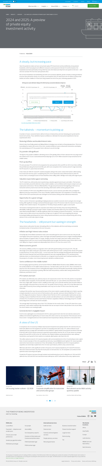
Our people (67, 1)
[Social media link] (92, 412)
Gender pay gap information (13, 440)
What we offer (32, 6)
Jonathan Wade (70, 395)
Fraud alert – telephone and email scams (13, 430)
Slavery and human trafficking (89, 461)
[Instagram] (88, 416)
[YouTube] (95, 416)
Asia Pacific (86, 431)
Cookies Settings (34, 102)
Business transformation (69, 426)
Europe (85, 434)
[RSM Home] (6, 5)
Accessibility (28, 429)
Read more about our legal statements (15, 458)
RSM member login (30, 445)
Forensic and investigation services (51, 434)
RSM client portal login (12, 444)
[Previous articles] (47, 400)
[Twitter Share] (95, 362)
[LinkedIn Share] (92, 362)
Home (7, 14)
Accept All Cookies (68, 102)
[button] (88, 362)
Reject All (57, 102)
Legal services (66, 433)
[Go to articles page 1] (50, 400)
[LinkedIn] (92, 416)
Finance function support (69, 429)
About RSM (54, 6)
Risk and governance (49, 442)
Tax (63, 440)
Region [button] (95, 1)
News (88, 1)
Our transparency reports (32, 433)
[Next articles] (55, 400)
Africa (84, 427)
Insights (44, 6)
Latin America (86, 438)
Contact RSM (92, 6)
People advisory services (51, 438)
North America (87, 447)
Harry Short (45, 395)
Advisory (19, 14)
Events (82, 1)
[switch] (15, 1)
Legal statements (66, 461)
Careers (65, 6)
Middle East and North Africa (87, 442)
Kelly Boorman (9, 395)
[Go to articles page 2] (52, 400)
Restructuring (66, 436)
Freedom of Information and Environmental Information (32, 437)
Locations (75, 1)
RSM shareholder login (31, 442)
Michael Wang (78, 395)
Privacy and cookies (76, 461)
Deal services (47, 429)
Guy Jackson (39, 395)
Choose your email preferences (11, 436)
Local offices (9, 426)
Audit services (47, 426)
